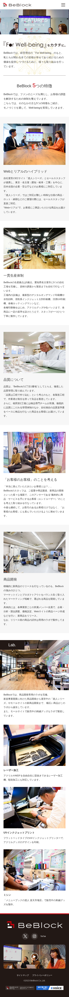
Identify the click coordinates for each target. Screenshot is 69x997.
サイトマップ (23, 975)
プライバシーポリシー (42, 975)
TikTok (43, 936)
